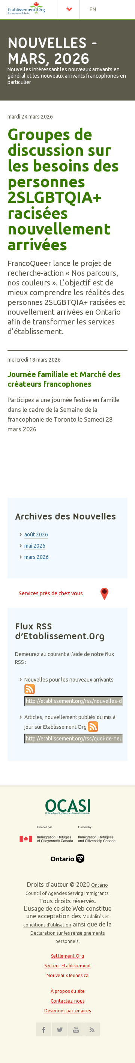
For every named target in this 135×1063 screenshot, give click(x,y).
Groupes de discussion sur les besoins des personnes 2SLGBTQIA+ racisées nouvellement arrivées (63, 189)
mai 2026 (34, 546)
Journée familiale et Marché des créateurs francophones (64, 379)
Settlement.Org (67, 955)
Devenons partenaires (67, 1010)
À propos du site (68, 991)
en (93, 9)
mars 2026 (36, 557)
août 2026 (36, 535)
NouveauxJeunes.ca (67, 975)
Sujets (71, 9)
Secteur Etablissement (67, 965)
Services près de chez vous (51, 593)
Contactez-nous (67, 1000)
